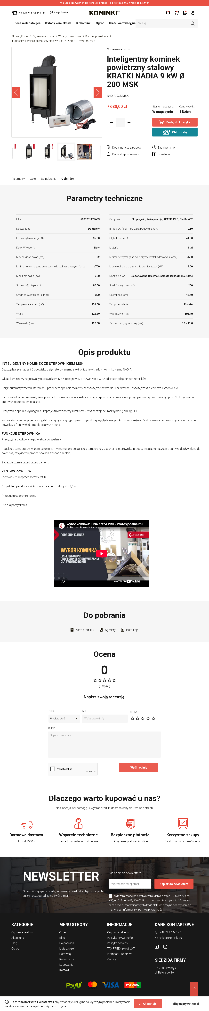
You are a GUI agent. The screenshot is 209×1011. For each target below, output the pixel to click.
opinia (51, 728)
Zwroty (111, 959)
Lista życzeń (67, 948)
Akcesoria (17, 937)
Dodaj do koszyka (178, 122)
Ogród (100, 23)
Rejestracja (66, 959)
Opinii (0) (67, 178)
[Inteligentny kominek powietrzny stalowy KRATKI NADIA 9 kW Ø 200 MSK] (56, 92)
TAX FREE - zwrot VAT (121, 948)
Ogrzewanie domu (43, 36)
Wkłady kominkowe (58, 23)
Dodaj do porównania (125, 154)
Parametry (18, 178)
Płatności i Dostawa (119, 954)
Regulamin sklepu (118, 932)
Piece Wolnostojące (27, 23)
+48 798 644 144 (170, 932)
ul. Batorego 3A (164, 972)
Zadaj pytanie (166, 147)
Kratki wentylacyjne (122, 23)
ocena (133, 712)
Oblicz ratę (179, 132)
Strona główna (19, 36)
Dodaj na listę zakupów (126, 147)
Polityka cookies (117, 943)
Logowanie (66, 964)
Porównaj (65, 954)
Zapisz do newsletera (174, 884)
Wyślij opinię (138, 767)
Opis (33, 178)
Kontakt (64, 970)
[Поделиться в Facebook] (155, 154)
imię (84, 711)
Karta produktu (84, 630)
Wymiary (110, 630)
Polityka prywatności (185, 1003)
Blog (14, 943)
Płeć (51, 711)
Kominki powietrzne (96, 36)
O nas (62, 932)
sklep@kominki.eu (171, 937)
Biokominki (83, 23)
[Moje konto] (192, 12)
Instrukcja (132, 630)
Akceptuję (150, 1003)
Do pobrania (48, 178)
